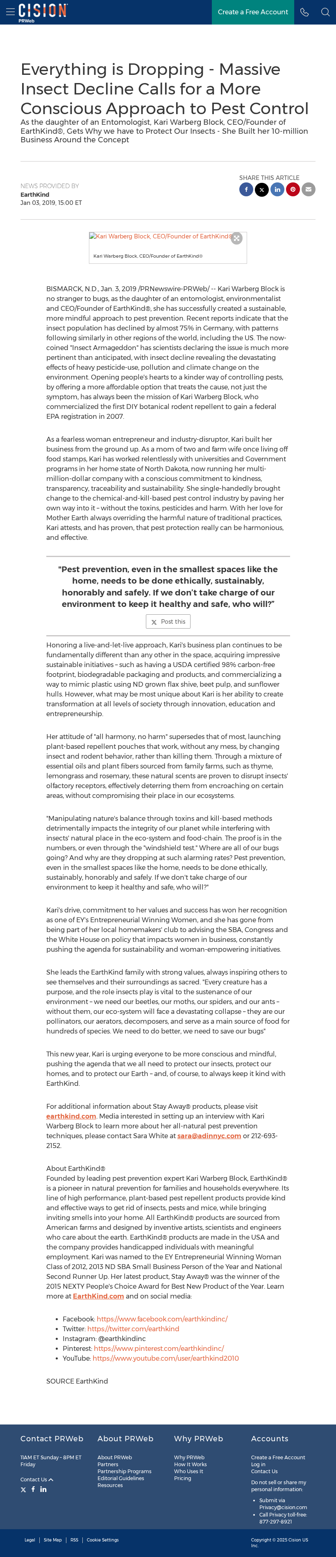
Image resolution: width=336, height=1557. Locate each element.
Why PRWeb (189, 1457)
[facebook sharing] (246, 190)
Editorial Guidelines (121, 1478)
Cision (294, 1540)
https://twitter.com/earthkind (133, 1329)
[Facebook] (33, 1489)
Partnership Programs (125, 1471)
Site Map (53, 1540)
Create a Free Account (253, 12)
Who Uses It (188, 1471)
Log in (258, 1464)
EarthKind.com (98, 1296)
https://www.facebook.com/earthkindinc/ (162, 1319)
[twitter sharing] (262, 191)
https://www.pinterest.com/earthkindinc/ (159, 1349)
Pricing (182, 1478)
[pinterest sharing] (293, 190)
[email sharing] (309, 190)
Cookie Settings (103, 1540)
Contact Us (34, 1479)
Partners (108, 1464)
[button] (168, 236)
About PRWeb (115, 1457)
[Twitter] (24, 1489)
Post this (173, 621)
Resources (110, 1485)
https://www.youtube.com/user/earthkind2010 (166, 1358)
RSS (74, 1540)
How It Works (190, 1464)
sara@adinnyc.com (209, 1136)
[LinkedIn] (43, 1489)
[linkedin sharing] (277, 190)
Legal (30, 1540)
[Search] (325, 12)
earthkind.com (71, 1116)
